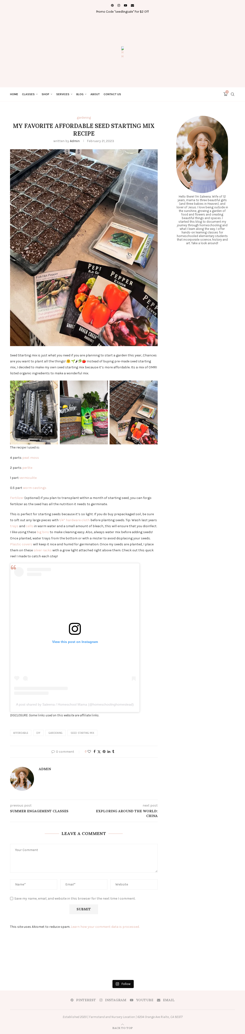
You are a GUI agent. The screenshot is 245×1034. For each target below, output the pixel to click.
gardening (55, 733)
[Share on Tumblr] (113, 752)
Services (62, 94)
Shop (45, 94)
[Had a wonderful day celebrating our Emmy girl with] (143, 965)
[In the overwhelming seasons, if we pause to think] (225, 965)
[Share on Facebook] (94, 752)
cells (29, 526)
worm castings (34, 488)
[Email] (132, 5)
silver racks (42, 550)
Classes (28, 94)
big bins (43, 532)
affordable (20, 733)
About (95, 94)
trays (14, 526)
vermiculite (28, 478)
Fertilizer (17, 498)
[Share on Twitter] (99, 752)
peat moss (30, 458)
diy (38, 733)
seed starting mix (82, 733)
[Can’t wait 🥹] (102, 965)
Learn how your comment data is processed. (105, 927)
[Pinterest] (112, 5)
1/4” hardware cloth (74, 520)
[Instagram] (118, 5)
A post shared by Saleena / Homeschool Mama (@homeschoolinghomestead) (75, 704)
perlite (27, 468)
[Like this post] (89, 752)
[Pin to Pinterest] (104, 752)
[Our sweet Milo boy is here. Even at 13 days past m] (60, 965)
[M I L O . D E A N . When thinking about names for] (19, 965)
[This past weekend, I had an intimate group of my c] (184, 965)
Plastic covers (21, 544)
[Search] (232, 94)
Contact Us (112, 94)
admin (75, 141)
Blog (80, 94)
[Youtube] (125, 5)
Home (14, 94)
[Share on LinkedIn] (108, 752)
